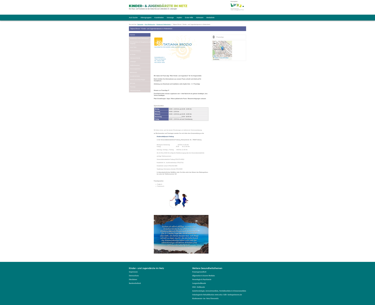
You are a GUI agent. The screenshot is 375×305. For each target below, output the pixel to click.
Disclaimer (133, 279)
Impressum (133, 272)
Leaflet (216, 58)
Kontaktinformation (135, 76)
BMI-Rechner (133, 72)
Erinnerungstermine (135, 69)
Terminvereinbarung (135, 51)
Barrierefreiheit (135, 283)
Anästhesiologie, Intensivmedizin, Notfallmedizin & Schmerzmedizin (219, 291)
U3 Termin (132, 54)
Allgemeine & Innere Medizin (203, 276)
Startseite (140, 24)
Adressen (199, 18)
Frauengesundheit (199, 272)
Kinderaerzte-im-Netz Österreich (205, 298)
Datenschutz (134, 276)
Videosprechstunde (135, 58)
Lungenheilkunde (199, 283)
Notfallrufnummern (135, 65)
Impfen (179, 18)
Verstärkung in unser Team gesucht (139, 38)
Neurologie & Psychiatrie (201, 279)
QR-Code (132, 83)
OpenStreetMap (224, 58)
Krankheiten (159, 18)
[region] (229, 37)
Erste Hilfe (189, 18)
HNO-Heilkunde (198, 287)
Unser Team (133, 47)
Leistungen (133, 61)
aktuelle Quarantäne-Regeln (137, 79)
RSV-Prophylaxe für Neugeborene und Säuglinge (140, 42)
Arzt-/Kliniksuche (150, 24)
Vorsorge (170, 18)
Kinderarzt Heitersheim (164, 24)
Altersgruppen (146, 18)
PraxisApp (132, 87)
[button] (222, 49)
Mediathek (210, 18)
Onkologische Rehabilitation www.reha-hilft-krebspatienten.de (217, 295)
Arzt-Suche (133, 18)
